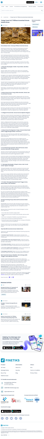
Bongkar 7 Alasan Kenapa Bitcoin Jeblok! (9, 304)
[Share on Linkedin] (13, 277)
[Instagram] (2, 418)
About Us (18, 367)
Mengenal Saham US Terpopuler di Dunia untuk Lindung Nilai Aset (9, 288)
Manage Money (5, 370)
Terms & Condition (35, 370)
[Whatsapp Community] (20, 418)
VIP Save (3, 367)
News (7, 6)
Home (2, 6)
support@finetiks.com (9, 391)
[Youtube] (11, 418)
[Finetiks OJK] (16, 400)
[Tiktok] (16, 418)
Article (11, 6)
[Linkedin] (7, 418)
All (1, 17)
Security (18, 370)
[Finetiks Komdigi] (4, 400)
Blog (17, 373)
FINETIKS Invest (4, 375)
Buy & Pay (3, 373)
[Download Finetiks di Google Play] (18, 347)
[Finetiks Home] (1, 2)
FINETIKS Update (32, 6)
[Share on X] (11, 277)
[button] (30, 2)
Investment (6, 17)
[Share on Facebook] (9, 277)
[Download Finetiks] (37, 33)
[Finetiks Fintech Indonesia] (28, 400)
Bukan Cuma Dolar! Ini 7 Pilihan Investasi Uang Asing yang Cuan (9, 317)
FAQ (31, 367)
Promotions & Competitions (20, 6)
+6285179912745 (7, 387)
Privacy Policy (33, 373)
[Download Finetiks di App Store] (8, 347)
